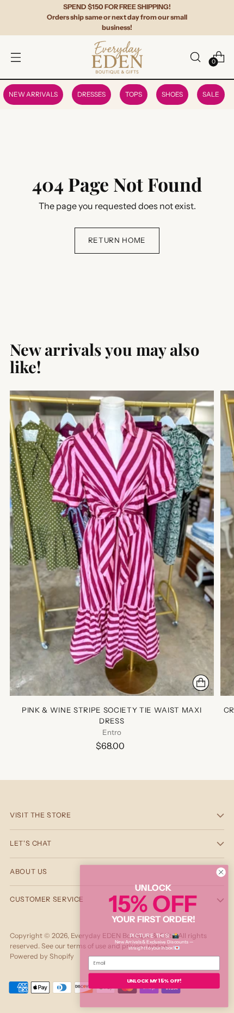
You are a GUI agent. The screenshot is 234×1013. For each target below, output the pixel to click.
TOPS (133, 94)
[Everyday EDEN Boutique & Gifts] (117, 57)
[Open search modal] (195, 57)
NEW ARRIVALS (33, 94)
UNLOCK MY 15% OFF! (154, 980)
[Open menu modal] (15, 57)
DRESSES (91, 94)
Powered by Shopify (42, 956)
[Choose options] (201, 683)
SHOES (172, 94)
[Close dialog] (221, 872)
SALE (210, 94)
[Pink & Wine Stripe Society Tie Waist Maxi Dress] (112, 543)
